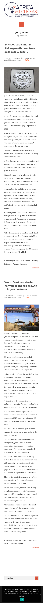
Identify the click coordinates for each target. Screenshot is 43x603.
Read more (35, 268)
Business (32, 58)
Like (27, 60)
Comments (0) (18, 58)
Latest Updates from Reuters (12, 60)
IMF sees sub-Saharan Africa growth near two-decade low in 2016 (19, 48)
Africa (27, 58)
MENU (21, 24)
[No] (40, 595)
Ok (22, 599)
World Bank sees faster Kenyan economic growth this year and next (20, 286)
